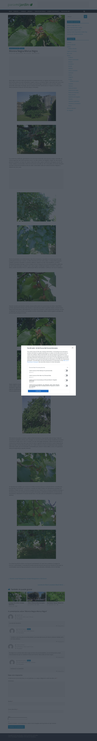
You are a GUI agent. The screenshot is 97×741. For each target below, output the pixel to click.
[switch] (66, 371)
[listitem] (48, 367)
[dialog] (48, 370)
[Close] (73, 348)
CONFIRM (38, 391)
